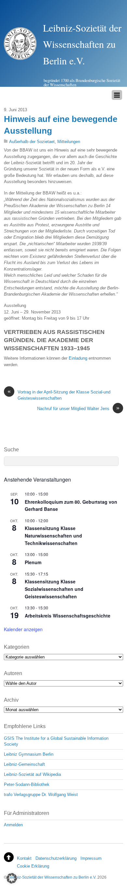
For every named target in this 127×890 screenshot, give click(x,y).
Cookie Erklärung (33, 866)
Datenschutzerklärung (56, 858)
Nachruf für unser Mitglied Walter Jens (78, 408)
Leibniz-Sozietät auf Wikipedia (32, 774)
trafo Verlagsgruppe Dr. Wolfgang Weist (41, 794)
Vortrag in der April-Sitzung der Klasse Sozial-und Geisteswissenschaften (58, 395)
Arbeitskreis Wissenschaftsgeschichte (67, 615)
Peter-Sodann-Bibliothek (26, 784)
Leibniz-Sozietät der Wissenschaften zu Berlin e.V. (52, 877)
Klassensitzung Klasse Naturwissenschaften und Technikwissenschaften (53, 535)
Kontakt (24, 858)
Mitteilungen (68, 141)
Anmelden (13, 824)
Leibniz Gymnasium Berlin (28, 754)
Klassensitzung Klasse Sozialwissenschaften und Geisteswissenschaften (54, 588)
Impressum (91, 858)
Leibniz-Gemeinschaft (24, 764)
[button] (11, 878)
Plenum (33, 562)
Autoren (13, 673)
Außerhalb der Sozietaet (32, 141)
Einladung (78, 358)
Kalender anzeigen (23, 629)
